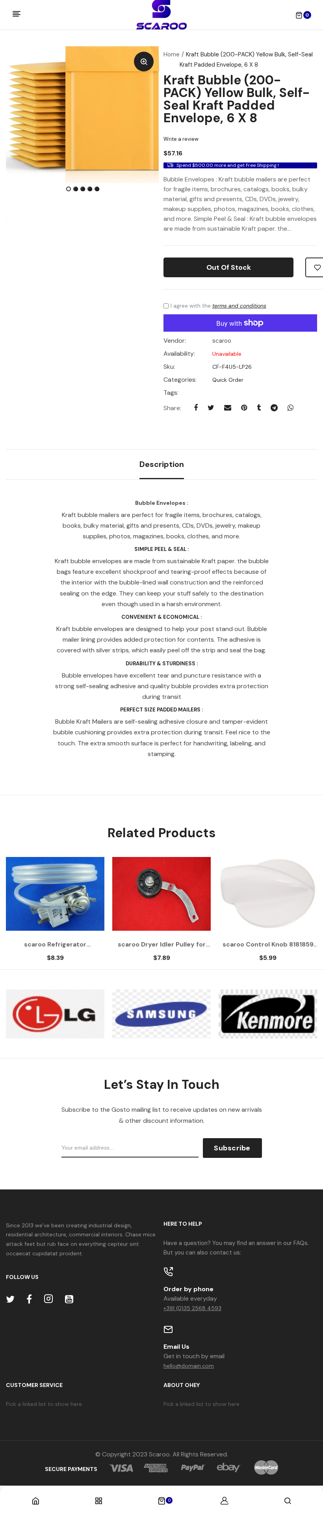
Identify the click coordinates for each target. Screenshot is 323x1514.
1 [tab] (69, 189)
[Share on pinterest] (244, 407)
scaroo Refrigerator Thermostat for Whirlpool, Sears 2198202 (55, 944)
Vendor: (174, 341)
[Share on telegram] (274, 407)
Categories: (180, 380)
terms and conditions (239, 305)
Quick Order (227, 379)
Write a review (181, 139)
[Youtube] (69, 1299)
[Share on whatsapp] (290, 407)
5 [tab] (97, 189)
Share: (172, 408)
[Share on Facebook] (196, 407)
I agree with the (218, 305)
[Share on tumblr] (259, 407)
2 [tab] (76, 189)
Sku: (169, 367)
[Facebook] (29, 1299)
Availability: (179, 354)
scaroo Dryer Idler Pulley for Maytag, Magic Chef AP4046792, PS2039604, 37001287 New (162, 944)
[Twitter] (10, 1299)
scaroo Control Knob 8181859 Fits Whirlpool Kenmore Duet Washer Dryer (268, 944)
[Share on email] (227, 407)
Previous (27, 913)
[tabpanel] (83, 114)
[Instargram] (48, 1299)
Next (295, 913)
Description (161, 464)
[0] (161, 1501)
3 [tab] (83, 189)
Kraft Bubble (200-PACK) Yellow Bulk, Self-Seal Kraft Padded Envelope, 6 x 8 (236, 99)
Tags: (170, 393)
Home (171, 54)
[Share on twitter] (211, 407)
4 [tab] (90, 189)
